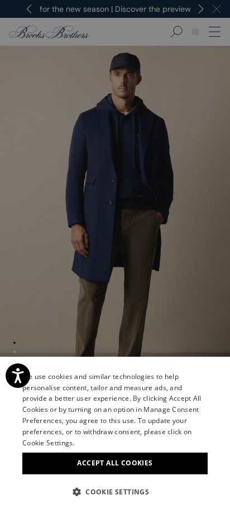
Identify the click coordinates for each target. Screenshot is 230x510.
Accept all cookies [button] (114, 463)
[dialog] (115, 255)
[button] (115, 491)
